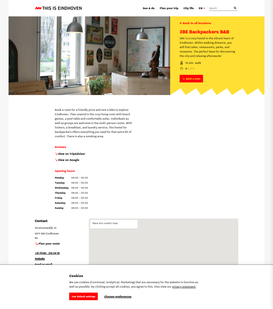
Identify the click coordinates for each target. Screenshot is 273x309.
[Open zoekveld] (235, 8)
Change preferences (117, 296)
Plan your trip (169, 8)
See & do (149, 8)
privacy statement (184, 286)
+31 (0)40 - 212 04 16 (47, 253)
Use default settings (83, 296)
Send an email (43, 264)
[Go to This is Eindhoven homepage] (58, 8)
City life (188, 8)
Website (40, 258)
